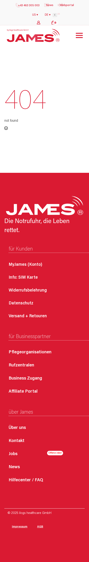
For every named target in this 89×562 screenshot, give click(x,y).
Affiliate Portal (23, 391)
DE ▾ (48, 15)
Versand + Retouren (28, 316)
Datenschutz (21, 303)
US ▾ (35, 15)
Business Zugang (25, 378)
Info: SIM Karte (23, 277)
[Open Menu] (76, 35)
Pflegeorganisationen (30, 352)
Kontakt (16, 441)
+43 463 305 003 (29, 5)
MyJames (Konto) (25, 265)
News (14, 467)
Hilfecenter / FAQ (26, 480)
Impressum (19, 526)
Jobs (13, 454)
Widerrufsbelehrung (28, 290)
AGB (40, 526)
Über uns (17, 428)
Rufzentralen (21, 365)
